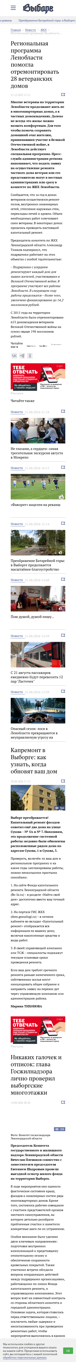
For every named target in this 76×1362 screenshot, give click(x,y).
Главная (16, 30)
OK (68, 1351)
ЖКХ (44, 30)
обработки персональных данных (24, 1357)
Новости (30, 30)
